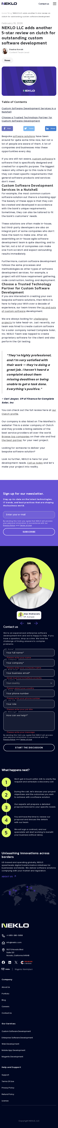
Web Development (10, 1044)
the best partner (12, 440)
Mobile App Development (13, 1050)
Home (4, 13)
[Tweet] (29, 128)
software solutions (24, 136)
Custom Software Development (16, 1031)
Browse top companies (16, 436)
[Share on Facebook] (7, 128)
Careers (5, 1006)
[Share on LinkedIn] (50, 128)
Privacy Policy (9, 525)
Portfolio (5, 993)
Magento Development (12, 1056)
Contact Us (7, 1013)
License (5, 1100)
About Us (6, 987)
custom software (42, 158)
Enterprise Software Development (17, 1037)
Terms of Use (26, 525)
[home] (9, 3)
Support (5, 1075)
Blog (10, 13)
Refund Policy (8, 1094)
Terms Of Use (8, 1081)
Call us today (35, 463)
